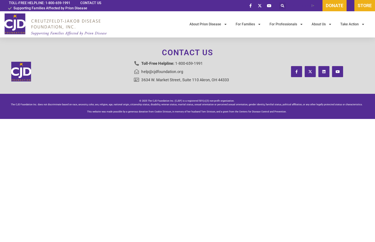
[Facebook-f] (296, 71)
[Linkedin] (323, 71)
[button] (282, 5)
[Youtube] (337, 71)
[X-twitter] (310, 71)
